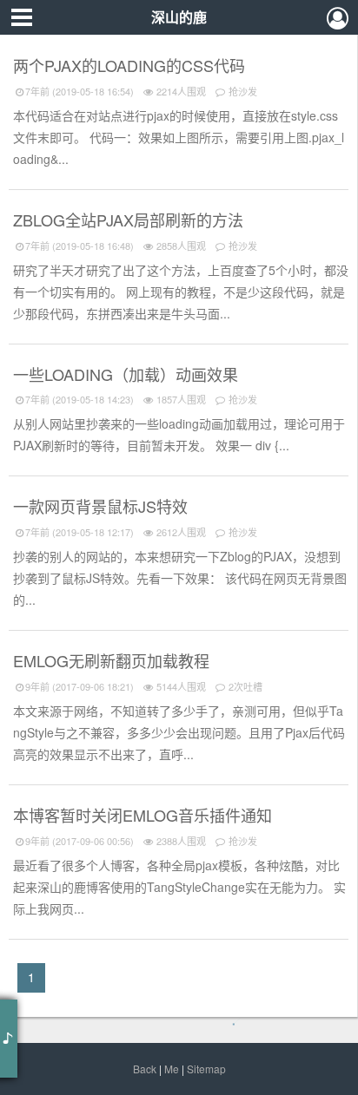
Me (171, 1068)
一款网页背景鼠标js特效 (102, 506)
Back (144, 1068)
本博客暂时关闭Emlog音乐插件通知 (144, 814)
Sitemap (206, 1068)
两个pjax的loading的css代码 (131, 65)
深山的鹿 (179, 17)
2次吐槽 (244, 686)
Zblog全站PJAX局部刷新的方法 (130, 219)
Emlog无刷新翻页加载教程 (113, 660)
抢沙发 (241, 91)
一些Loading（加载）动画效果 (127, 374)
